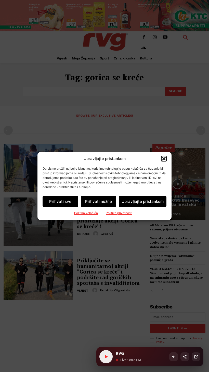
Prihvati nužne (98, 201)
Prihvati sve (60, 201)
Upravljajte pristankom (143, 201)
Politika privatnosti (119, 213)
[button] (163, 158)
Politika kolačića (86, 213)
